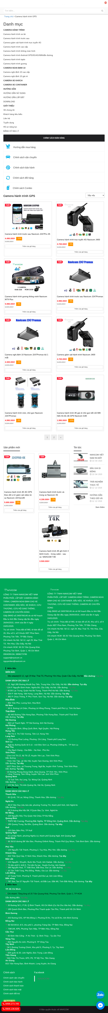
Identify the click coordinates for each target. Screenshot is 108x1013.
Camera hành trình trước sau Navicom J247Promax (80, 296)
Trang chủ (8, 16)
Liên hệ (6, 118)
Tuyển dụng (8, 122)
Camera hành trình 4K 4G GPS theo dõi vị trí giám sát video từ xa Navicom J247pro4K (18, 495)
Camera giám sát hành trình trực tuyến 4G (22, 42)
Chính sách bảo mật (12, 989)
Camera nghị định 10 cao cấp (16, 72)
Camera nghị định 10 (14, 68)
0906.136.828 (12, 1009)
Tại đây (99, 676)
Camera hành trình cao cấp (15, 47)
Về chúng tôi (8, 110)
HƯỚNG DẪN (9, 89)
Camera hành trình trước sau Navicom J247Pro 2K (27, 234)
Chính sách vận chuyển (13, 978)
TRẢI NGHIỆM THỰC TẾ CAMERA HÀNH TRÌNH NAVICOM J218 (97, 484)
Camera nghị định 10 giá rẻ (15, 76)
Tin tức (77, 447)
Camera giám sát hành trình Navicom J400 (76, 355)
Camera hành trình (14, 30)
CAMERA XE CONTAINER (15, 85)
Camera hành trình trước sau (16, 38)
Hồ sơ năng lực (10, 127)
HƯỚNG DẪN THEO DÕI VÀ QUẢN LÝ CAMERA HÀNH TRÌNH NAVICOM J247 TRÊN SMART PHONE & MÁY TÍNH (97, 497)
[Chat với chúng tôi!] (100, 1005)
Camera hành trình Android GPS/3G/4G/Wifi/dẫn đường (28, 55)
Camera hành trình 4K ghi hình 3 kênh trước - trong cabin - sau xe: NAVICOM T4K (54, 554)
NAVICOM (43, 978)
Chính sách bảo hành (12, 982)
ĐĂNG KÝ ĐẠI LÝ (11, 131)
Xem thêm (100, 507)
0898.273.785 (12, 1004)
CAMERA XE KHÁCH (12, 80)
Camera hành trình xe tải (14, 34)
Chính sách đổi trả (11, 993)
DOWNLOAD (9, 101)
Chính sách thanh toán (13, 985)
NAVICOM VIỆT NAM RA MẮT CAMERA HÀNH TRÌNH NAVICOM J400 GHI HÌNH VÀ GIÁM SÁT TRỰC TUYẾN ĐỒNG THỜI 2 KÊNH (97, 457)
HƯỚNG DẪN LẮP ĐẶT (13, 97)
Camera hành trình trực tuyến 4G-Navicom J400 (78, 240)
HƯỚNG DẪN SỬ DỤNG (14, 93)
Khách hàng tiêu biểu (12, 114)
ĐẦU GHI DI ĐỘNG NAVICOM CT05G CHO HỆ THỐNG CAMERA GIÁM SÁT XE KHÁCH (97, 470)
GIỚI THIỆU (8, 106)
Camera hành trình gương (15, 63)
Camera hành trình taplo (14, 59)
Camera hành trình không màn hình (19, 51)
